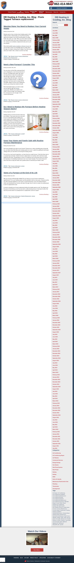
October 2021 (56, 156)
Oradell (68, 518)
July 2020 (55, 192)
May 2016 (55, 310)
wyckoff (22, 133)
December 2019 (56, 208)
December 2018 (56, 237)
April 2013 (55, 398)
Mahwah (63, 518)
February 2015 (56, 346)
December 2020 (56, 180)
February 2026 (56, 40)
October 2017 (56, 270)
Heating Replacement (26, 196)
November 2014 (56, 353)
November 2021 (56, 154)
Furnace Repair (56, 510)
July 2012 (55, 419)
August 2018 (56, 246)
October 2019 (56, 213)
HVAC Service (67, 517)
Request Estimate (62, 8)
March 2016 (55, 315)
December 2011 (56, 436)
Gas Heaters (56, 464)
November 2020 (56, 182)
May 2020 (55, 196)
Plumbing (55, 483)
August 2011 (56, 446)
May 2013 (55, 396)
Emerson (61, 507)
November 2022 (56, 125)
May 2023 (55, 111)
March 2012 (55, 429)
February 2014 (56, 374)
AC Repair (55, 493)
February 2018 (56, 260)
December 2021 (56, 151)
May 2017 (55, 282)
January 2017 (56, 291)
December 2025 (56, 44)
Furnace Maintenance (62, 508)
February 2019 (56, 232)
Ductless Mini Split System (59, 505)
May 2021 (55, 168)
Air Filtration (56, 457)
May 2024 (55, 85)
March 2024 (55, 90)
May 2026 (55, 35)
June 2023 (55, 109)
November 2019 (56, 211)
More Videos (37, 549)
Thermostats (56, 486)
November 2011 (56, 438)
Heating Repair (66, 513)
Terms (4, 561)
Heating (10, 59)
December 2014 (56, 351)
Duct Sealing (55, 507)
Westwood (61, 523)
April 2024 (55, 87)
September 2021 (56, 158)
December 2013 (56, 379)
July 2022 (55, 135)
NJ (65, 518)
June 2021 (55, 165)
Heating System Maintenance (59, 514)
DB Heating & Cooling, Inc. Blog (62, 18)
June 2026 (55, 33)
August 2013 (56, 389)
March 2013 (55, 400)
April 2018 (55, 256)
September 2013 (56, 386)
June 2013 (55, 393)
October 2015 (56, 327)
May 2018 (55, 253)
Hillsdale (54, 517)
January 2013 (56, 405)
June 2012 (55, 422)
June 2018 (55, 251)
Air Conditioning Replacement (59, 500)
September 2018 (56, 244)
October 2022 (56, 128)
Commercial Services (58, 460)
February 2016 (56, 317)
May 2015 (55, 339)
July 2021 (55, 163)
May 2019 (55, 225)
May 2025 (55, 56)
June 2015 (55, 336)
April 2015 (55, 341)
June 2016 (55, 308)
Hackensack (63, 510)
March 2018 (55, 258)
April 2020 (55, 199)
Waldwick (65, 521)
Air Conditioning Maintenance (59, 495)
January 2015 (56, 348)
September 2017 (56, 272)
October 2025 (56, 49)
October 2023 (56, 101)
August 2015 (56, 332)
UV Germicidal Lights (57, 521)
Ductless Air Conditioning (58, 504)
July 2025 (55, 54)
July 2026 (55, 30)
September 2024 (56, 75)
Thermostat (68, 520)
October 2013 (56, 384)
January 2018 (56, 263)
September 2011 (56, 443)
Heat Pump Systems (57, 467)
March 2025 (55, 61)
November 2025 (56, 47)
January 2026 (56, 42)
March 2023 (55, 116)
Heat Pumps (56, 469)
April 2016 (55, 313)
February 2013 (56, 403)
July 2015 (55, 334)
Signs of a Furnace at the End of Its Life (20, 173)
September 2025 (56, 52)
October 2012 (56, 412)
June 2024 (55, 82)
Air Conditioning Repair (58, 455)
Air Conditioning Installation (59, 494)
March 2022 (55, 144)
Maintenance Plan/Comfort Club (60, 481)
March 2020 (55, 201)
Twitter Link (6, 56)
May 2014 (55, 367)
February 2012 (56, 431)
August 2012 (56, 417)
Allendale (66, 501)
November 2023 (56, 99)
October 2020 (56, 184)
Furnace (54, 508)
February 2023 (56, 118)
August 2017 (56, 275)
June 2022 (55, 137)
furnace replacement (23, 56)
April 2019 (55, 227)
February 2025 (56, 63)
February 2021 (56, 175)
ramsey (22, 166)
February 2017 (56, 289)
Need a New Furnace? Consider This (19, 64)
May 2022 (55, 139)
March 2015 (55, 343)
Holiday (54, 474)
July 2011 (55, 448)
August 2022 (56, 132)
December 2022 (56, 123)
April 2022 (55, 142)
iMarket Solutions (30, 561)
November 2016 (56, 296)
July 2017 (55, 277)
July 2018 (55, 249)
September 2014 (56, 358)
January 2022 (56, 149)
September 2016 (56, 301)
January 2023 (56, 120)
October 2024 (56, 73)
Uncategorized (56, 488)
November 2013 (56, 381)
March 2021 (55, 173)
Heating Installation (57, 511)
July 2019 (55, 220)
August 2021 (56, 161)
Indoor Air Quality (57, 479)
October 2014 (56, 355)
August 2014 (56, 360)
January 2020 (56, 206)
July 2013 (55, 391)
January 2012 (56, 434)
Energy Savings (56, 462)
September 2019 (56, 215)
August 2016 (56, 303)
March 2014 (55, 372)
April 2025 (55, 59)
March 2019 (55, 230)
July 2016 (55, 305)
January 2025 (56, 66)
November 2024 (56, 71)
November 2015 (56, 324)
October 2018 (56, 241)
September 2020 (56, 187)
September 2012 (56, 415)
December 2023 (56, 97)
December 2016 (56, 294)
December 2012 (56, 408)
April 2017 (55, 284)
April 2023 (55, 113)
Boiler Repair (63, 503)
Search (66, 25)
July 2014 (55, 362)
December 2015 (56, 322)
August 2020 (56, 189)
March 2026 (55, 37)
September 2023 (56, 104)
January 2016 (56, 320)
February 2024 (56, 92)
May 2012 (55, 424)
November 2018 (56, 239)
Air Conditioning (57, 453)
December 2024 (56, 68)
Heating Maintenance (57, 513)
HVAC (54, 476)
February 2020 (56, 203)
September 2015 (56, 329)
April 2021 (55, 170)
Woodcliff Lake (56, 524)
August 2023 (56, 106)
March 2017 (55, 287)
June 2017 (55, 279)
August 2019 (56, 218)
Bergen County (14, 56)
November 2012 (56, 410)
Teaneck (63, 520)
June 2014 (55, 365)
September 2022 (56, 130)
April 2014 (55, 370)
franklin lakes (66, 507)
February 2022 (56, 146)
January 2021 (56, 177)
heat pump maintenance (58, 516)
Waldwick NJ (55, 523)
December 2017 (56, 265)
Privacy (1, 561)
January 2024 (56, 94)
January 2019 (56, 234)
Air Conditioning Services (58, 501)
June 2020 (55, 194)
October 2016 (56, 298)
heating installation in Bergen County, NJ (21, 46)
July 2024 (55, 80)
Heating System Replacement (10, 57)
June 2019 (55, 222)
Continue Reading (26, 54)
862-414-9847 (63, 4)
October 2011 (56, 441)
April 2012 (55, 427)
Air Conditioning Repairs (58, 498)
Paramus (55, 520)
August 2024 (56, 78)
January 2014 (56, 377)
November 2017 (56, 268)
